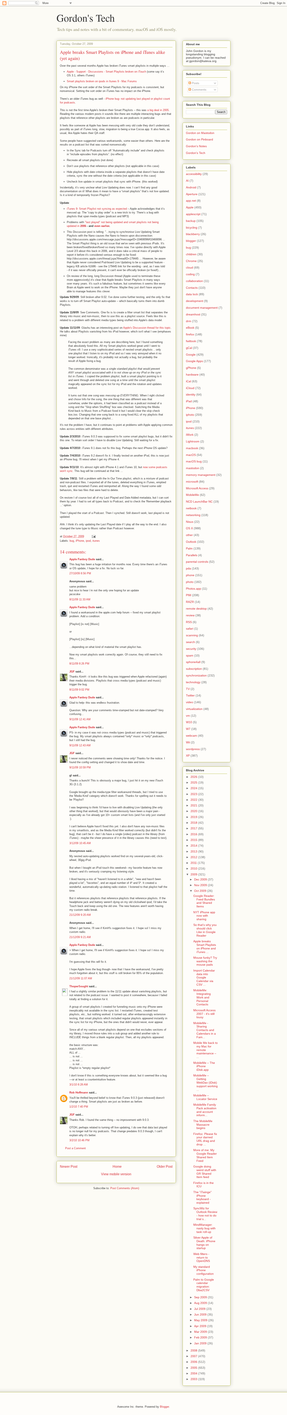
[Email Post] (93, 536)
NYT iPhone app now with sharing (204, 916)
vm (188, 715)
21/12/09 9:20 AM (80, 914)
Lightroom (192, 441)
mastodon (192, 468)
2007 (194, 1356)
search (190, 642)
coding (190, 274)
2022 (194, 799)
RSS (189, 622)
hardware (192, 374)
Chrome (191, 261)
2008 (194, 1350)
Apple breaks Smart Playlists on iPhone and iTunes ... (204, 946)
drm (188, 321)
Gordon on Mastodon (200, 133)
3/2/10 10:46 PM (79, 1140)
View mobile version (116, 1174)
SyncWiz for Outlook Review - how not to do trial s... (205, 1213)
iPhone (80, 540)
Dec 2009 (201, 879)
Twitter (190, 695)
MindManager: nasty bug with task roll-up (204, 1228)
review (190, 615)
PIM (188, 595)
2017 (194, 828)
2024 (194, 788)
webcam (191, 735)
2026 (194, 776)
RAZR (190, 602)
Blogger (164, 1406)
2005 (194, 1367)
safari (189, 628)
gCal (189, 347)
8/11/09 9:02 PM (79, 689)
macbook (192, 448)
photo (190, 582)
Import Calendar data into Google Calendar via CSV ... (204, 977)
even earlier (101, 226)
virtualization (194, 709)
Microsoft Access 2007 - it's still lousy (204, 1014)
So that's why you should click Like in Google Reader (205, 930)
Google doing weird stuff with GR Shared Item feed (204, 1172)
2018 (194, 822)
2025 (194, 782)
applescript (193, 214)
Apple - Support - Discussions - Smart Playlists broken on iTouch (106, 71)
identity (190, 394)
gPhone (191, 367)
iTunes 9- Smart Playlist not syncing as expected (97, 208)
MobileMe (192, 494)
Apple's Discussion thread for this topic (147, 327)
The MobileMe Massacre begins (202, 1124)
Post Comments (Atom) (124, 1188)
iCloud (190, 388)
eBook (190, 327)
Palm (189, 548)
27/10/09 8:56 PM (80, 573)
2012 (194, 857)
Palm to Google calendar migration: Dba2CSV (203, 1285)
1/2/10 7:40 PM (78, 1106)
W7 (188, 729)
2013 (194, 851)
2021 (194, 805)
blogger (191, 240)
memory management (200, 475)
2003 (194, 1379)
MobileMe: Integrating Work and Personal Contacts (202, 997)
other (189, 535)
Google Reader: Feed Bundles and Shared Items (204, 901)
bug (72, 540)
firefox (190, 334)
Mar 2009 (201, 1331)
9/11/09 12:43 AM (80, 745)
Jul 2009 (200, 1308)
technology (193, 682)
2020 (194, 811)
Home (117, 1166)
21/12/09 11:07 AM (80, 978)
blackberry (193, 234)
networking (193, 515)
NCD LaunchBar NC (199, 501)
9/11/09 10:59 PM (80, 767)
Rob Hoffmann (78, 1092)
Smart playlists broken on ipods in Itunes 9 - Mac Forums (102, 81)
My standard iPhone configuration (203, 1270)
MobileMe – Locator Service (205, 1097)
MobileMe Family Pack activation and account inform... (204, 1110)
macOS (191, 455)
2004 (194, 1373)
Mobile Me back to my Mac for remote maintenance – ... (205, 1050)
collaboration (194, 281)
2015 (194, 840)
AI (187, 180)
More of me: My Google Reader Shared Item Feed (205, 1155)
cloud (189, 267)
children (191, 254)
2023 (194, 794)
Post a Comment (75, 1148)
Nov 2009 (201, 885)
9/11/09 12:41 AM (80, 719)
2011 (194, 862)
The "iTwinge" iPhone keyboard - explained (202, 1197)
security (191, 648)
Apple (190, 207)
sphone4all (193, 662)
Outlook (191, 541)
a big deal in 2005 (158, 110)
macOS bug (194, 461)
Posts (195, 83)
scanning (192, 635)
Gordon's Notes (196, 146)
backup (191, 220)
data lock (192, 294)
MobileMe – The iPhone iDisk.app (204, 1066)
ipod (88, 540)
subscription (194, 668)
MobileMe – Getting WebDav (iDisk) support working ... (205, 1082)
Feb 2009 (201, 1337)
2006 (83, 226)
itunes (96, 540)
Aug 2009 (201, 1303)
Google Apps (194, 361)
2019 (194, 817)
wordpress (193, 749)
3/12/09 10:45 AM (80, 843)
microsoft (192, 481)
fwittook (191, 341)
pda (188, 568)
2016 (194, 834)
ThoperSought (78, 986)
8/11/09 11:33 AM (79, 599)
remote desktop (196, 608)
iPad (189, 401)
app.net (191, 200)
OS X (189, 528)
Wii (188, 742)
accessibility (194, 174)
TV (188, 689)
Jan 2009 (200, 1343)
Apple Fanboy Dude (82, 559)
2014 (194, 845)
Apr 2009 (200, 1326)
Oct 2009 (200, 890)
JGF (72, 671)
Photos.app (193, 588)
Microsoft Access (197, 488)
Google (191, 354)
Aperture (191, 194)
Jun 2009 (200, 1314)
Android (191, 187)
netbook (191, 508)
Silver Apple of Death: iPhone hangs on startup (204, 1243)
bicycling (191, 227)
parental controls (197, 561)
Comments (198, 89)
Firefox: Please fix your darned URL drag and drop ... (205, 1139)
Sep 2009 (201, 1297)
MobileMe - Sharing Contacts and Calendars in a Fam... (204, 1030)
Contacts (192, 287)
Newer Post (68, 1166)
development (194, 301)
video (189, 702)
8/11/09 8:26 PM (79, 663)
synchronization (196, 675)
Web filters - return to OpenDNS (201, 1257)
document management (202, 307)
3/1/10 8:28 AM (78, 1084)
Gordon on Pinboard (199, 139)
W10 (189, 722)
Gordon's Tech (86, 17)
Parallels (191, 555)
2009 (194, 874)
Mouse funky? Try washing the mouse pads (205, 961)
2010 (194, 868)
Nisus (189, 521)
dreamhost (193, 314)
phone (190, 575)
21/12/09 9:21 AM (80, 937)
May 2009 (201, 1320)
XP (188, 755)
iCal (188, 381)
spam (189, 655)
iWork (190, 434)
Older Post (164, 1166)
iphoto (190, 414)
